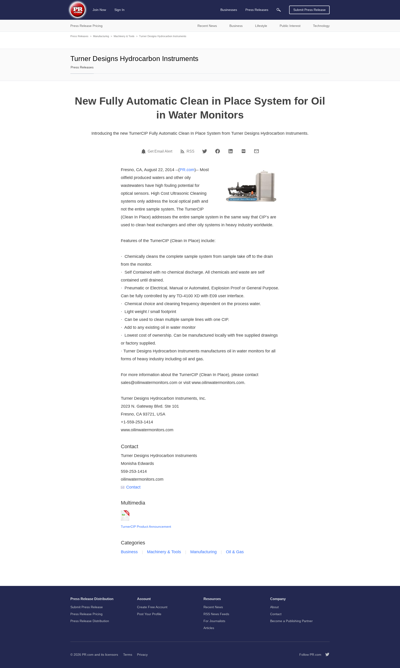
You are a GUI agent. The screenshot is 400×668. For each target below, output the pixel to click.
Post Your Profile (149, 614)
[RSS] (183, 151)
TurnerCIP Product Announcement (146, 526)
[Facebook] (217, 151)
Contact (133, 487)
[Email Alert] (144, 151)
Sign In (119, 10)
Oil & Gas (235, 552)
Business (129, 552)
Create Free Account (152, 607)
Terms (127, 654)
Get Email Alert (160, 151)
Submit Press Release (309, 10)
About (274, 607)
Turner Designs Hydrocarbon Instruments (162, 36)
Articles (208, 628)
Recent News (213, 607)
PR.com (187, 169)
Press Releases (79, 36)
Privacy (142, 654)
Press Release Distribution (89, 621)
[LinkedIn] (230, 151)
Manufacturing (101, 36)
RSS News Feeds (216, 614)
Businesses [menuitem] (228, 10)
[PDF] (243, 151)
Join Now (99, 10)
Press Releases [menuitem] (256, 10)
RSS (190, 151)
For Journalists (214, 621)
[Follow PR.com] (325, 654)
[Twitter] (204, 151)
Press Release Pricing (86, 614)
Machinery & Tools (124, 36)
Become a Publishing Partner (291, 621)
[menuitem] (279, 10)
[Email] (256, 151)
